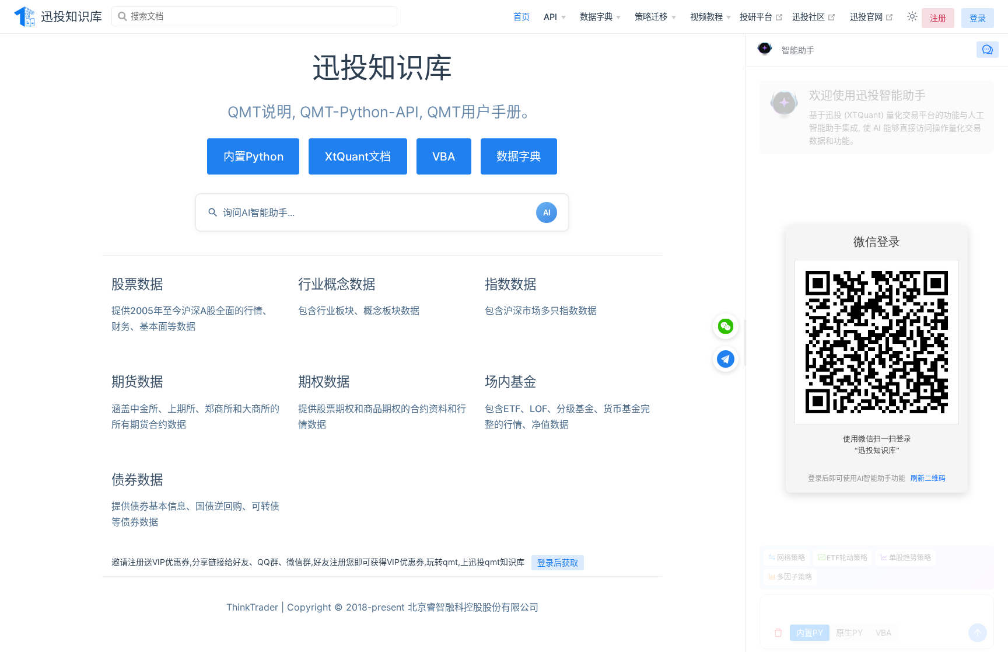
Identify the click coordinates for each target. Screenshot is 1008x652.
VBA (443, 156)
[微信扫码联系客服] (725, 326)
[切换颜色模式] (912, 16)
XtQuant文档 (358, 156)
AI (547, 212)
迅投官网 (872, 17)
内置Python (253, 156)
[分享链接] (725, 359)
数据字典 (518, 156)
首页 (521, 17)
